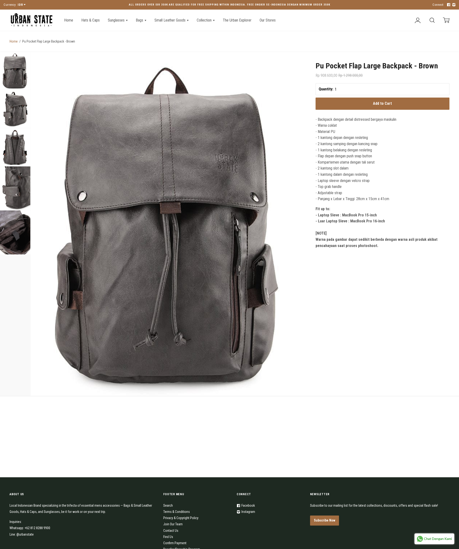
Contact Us (170, 531)
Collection (205, 20)
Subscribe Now (324, 520)
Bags (140, 20)
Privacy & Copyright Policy (180, 518)
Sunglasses (117, 20)
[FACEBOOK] (448, 4)
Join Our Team (173, 524)
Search (168, 505)
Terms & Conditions (176, 512)
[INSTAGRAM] (453, 4)
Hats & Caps (90, 20)
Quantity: (326, 89)
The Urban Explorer (237, 20)
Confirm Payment (174, 543)
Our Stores (268, 20)
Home (68, 20)
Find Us (168, 537)
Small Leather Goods (170, 20)
